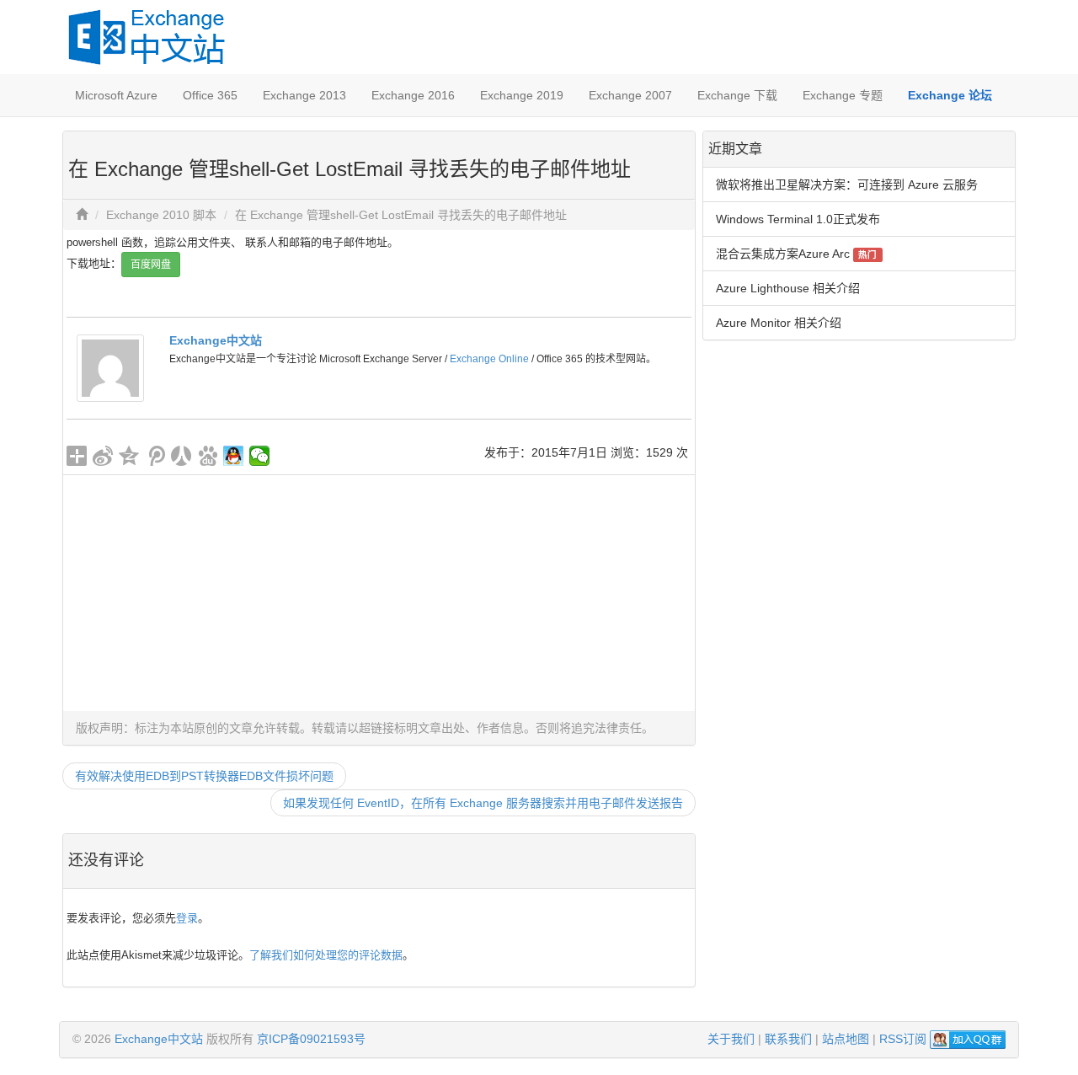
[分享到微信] (259, 456)
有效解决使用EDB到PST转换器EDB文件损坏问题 (204, 776)
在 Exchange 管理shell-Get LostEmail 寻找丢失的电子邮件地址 (401, 215)
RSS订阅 (902, 1039)
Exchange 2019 (521, 95)
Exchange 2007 (630, 95)
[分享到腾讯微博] (155, 456)
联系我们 (788, 1039)
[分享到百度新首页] (207, 456)
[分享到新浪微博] (103, 456)
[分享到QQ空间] (129, 456)
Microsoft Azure (116, 95)
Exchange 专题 (843, 95)
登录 (187, 918)
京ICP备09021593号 (311, 1039)
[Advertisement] (379, 593)
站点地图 (845, 1039)
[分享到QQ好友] (233, 456)
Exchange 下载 (737, 95)
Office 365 (210, 95)
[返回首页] (82, 215)
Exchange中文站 (215, 340)
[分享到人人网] (181, 456)
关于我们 (731, 1039)
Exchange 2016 (413, 95)
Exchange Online (489, 359)
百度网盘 (151, 264)
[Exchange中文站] (110, 367)
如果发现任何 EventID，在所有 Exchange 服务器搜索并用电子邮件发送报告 (483, 803)
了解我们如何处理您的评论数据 (326, 955)
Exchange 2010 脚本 (161, 215)
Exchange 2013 (304, 95)
